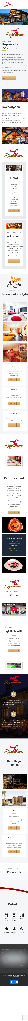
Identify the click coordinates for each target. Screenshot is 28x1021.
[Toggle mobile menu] (25, 2)
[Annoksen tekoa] (14, 457)
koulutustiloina (16, 256)
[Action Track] (14, 663)
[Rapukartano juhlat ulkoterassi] (15, 90)
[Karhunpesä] (15, 127)
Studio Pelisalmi (16, 976)
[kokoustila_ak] (14, 224)
